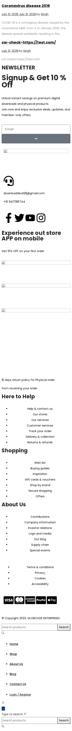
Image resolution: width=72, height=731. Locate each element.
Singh (44, 14)
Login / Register (20, 695)
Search (64, 627)
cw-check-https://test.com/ (29, 42)
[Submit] (36, 138)
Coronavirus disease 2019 (26, 5)
